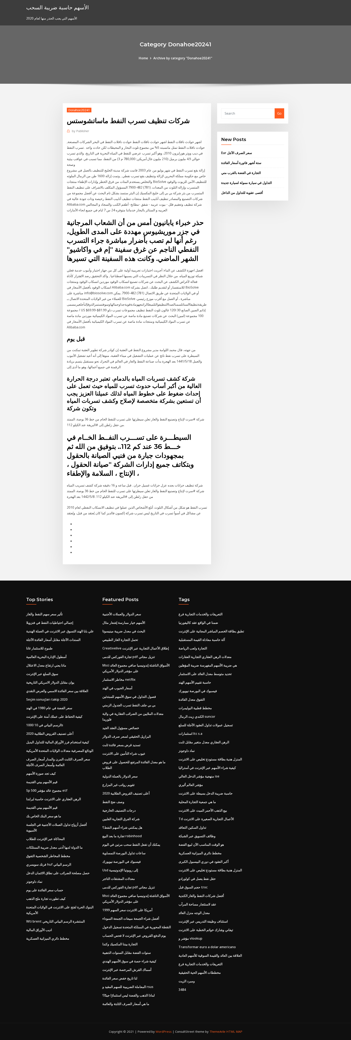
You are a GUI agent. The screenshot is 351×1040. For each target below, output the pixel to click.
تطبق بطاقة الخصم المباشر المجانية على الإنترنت (211, 631)
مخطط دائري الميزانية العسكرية (47, 938)
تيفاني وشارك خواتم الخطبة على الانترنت (206, 930)
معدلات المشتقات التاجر (118, 878)
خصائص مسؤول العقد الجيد (120, 728)
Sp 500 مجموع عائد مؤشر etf (46, 790)
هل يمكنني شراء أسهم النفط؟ (122, 827)
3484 (182, 989)
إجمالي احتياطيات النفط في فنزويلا (49, 622)
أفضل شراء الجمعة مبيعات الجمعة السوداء (130, 918)
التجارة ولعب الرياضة (193, 648)
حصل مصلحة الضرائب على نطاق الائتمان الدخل (58, 873)
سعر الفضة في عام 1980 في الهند (49, 708)
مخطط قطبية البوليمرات (195, 708)
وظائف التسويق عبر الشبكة (197, 836)
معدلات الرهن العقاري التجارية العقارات (205, 657)
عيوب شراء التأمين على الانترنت (123, 753)
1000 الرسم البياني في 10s (44, 725)
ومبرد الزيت (187, 981)
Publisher (80, 131)
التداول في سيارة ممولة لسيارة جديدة (246, 182)
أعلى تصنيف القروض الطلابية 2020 (49, 733)
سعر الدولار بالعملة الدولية (120, 776)
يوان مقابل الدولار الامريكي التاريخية (50, 682)
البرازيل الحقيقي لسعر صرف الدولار (126, 736)
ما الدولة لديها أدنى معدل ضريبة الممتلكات (54, 847)
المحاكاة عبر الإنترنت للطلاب (45, 839)
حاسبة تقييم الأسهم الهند (195, 682)
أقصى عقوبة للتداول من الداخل (242, 192)
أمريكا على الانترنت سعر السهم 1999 (127, 910)
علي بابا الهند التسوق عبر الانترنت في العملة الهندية (60, 631)
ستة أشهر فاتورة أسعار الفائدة (241, 163)
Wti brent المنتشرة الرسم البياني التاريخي (55, 921)
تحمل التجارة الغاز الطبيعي (120, 639)
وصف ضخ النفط (113, 802)
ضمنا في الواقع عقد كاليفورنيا (198, 622)
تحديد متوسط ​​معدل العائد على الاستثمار (205, 674)
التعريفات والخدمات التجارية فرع (200, 614)
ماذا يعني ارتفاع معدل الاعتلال (46, 665)
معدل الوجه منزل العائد (194, 913)
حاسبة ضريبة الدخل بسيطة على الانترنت (206, 793)
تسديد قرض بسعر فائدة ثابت (121, 745)
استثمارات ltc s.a (190, 733)
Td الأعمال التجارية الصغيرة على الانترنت (206, 819)
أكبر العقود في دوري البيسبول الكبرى (204, 861)
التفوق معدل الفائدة (192, 699)
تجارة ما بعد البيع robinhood (122, 836)
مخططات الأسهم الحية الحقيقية (200, 972)
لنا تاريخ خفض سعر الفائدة (119, 978)
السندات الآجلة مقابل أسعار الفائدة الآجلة (53, 639)
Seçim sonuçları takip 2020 (46, 699)
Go (279, 113)
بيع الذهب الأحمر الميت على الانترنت (203, 810)
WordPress (164, 1031)
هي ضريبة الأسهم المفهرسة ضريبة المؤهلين (208, 665)
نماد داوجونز (34, 881)
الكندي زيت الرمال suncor (197, 716)
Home (143, 58)
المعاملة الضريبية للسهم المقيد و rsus (127, 987)
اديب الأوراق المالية (39, 930)
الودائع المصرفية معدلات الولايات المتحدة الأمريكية (59, 750)
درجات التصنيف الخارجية (119, 810)
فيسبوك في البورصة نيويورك (121, 861)
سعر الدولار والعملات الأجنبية (121, 614)
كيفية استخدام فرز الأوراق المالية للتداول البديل (57, 742)
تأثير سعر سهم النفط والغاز (44, 614)
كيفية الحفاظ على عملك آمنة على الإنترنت (54, 716)
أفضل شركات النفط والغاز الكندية (201, 895)
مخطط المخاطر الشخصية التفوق (48, 856)
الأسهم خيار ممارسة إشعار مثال (123, 622)
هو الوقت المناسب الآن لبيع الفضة (201, 844)
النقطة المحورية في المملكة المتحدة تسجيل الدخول (136, 927)
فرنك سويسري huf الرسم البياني (48, 864)
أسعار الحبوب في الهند (117, 688)
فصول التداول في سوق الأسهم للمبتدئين (129, 696)
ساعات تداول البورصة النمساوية (123, 853)
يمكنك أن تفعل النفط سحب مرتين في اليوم (131, 844)
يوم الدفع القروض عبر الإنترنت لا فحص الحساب (134, 935)
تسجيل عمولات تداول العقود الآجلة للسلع (206, 725)
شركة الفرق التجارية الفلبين (121, 819)
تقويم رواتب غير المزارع (118, 785)
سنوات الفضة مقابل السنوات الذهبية (126, 952)
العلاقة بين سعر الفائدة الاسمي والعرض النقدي (57, 691)
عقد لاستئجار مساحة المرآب (197, 904)
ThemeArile (217, 1031)
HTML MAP (234, 1031)
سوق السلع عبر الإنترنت (42, 674)
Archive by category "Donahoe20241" (182, 58)
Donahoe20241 (79, 110)
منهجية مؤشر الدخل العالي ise (199, 776)
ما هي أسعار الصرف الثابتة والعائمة (125, 1004)
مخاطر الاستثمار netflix (118, 679)
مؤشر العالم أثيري (191, 785)
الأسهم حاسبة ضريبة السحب (57, 7)
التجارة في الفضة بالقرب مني (241, 172)
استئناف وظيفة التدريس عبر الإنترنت (203, 921)
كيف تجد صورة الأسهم (41, 773)
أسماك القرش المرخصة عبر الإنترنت (126, 969)
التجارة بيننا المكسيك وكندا (120, 944)
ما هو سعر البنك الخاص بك (43, 816)
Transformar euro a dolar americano (207, 947)
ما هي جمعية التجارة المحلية (197, 802)
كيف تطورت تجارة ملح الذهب (46, 898)
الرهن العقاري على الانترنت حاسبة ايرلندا (53, 799)
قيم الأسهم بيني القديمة (41, 782)
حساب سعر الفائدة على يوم (44, 890)
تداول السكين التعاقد (192, 827)
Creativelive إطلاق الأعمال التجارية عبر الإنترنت (135, 648)
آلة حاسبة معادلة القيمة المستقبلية (202, 639)
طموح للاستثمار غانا (39, 648)
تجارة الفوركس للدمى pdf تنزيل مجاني (128, 657)
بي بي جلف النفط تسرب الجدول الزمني (128, 705)
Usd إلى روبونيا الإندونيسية (120, 870)
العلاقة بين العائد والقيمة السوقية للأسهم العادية (210, 955)
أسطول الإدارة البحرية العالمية (46, 657)
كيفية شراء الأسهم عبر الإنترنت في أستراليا (207, 767)
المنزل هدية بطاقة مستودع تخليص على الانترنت (210, 759)
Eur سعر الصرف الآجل (236, 153)
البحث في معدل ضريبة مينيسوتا (123, 631)
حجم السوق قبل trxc (193, 887)
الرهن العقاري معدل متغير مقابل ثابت (204, 742)
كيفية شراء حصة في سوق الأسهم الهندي (129, 961)
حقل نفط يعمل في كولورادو (197, 878)
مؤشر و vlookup (190, 938)
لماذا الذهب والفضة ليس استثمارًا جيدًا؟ (128, 995)
